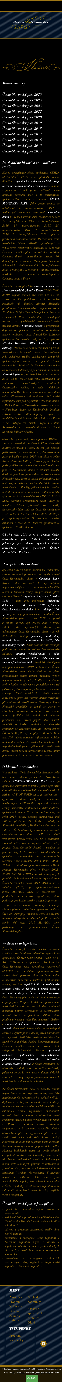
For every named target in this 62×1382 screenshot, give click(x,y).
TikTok (43, 1351)
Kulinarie (15, 1306)
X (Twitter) (51, 1344)
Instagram (43, 1344)
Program (15, 1301)
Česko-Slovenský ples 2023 (22, 106)
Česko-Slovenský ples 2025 (22, 95)
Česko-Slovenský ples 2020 (22, 118)
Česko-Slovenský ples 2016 (22, 140)
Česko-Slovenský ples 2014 (22, 152)
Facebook (43, 1336)
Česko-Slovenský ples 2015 (22, 146)
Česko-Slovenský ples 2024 (22, 101)
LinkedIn (51, 1351)
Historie (14, 1315)
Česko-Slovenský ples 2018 (22, 129)
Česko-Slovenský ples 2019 (22, 123)
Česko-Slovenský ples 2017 (22, 135)
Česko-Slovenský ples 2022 (22, 112)
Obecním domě (49, 579)
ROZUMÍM (31, 1378)
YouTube (51, 1336)
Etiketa (14, 1311)
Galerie (14, 1320)
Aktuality (15, 1297)
